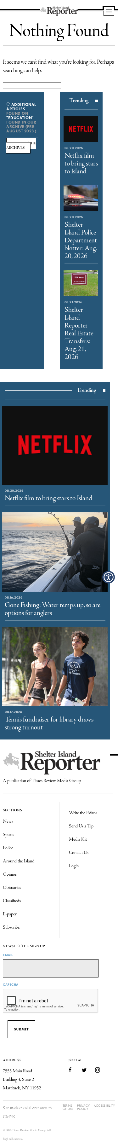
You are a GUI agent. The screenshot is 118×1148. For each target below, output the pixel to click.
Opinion (10, 874)
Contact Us (78, 852)
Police (8, 848)
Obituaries (12, 887)
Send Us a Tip (81, 826)
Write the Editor (83, 813)
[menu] (109, 11)
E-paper (10, 914)
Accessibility (104, 1105)
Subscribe (11, 927)
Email (8, 955)
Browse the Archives (21, 145)
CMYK (9, 1117)
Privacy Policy (83, 1107)
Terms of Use (68, 1107)
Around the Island (18, 861)
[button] (108, 577)
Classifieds (12, 901)
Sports (8, 835)
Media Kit (78, 839)
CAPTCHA (11, 984)
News (8, 821)
